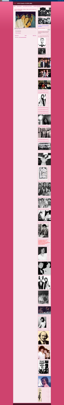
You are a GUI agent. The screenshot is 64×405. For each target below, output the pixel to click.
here (40, 25)
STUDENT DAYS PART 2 (37, 6)
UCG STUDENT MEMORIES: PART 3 (43, 92)
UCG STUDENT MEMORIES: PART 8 (43, 126)
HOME (14, 6)
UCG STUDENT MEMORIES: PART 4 (43, 107)
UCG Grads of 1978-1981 (24, 3)
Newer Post (16, 35)
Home (26, 35)
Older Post (34, 35)
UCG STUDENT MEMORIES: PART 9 (43, 139)
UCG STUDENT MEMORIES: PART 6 (43, 111)
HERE (41, 31)
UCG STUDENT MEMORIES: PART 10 (43, 141)
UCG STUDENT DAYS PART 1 (27, 6)
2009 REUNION (19, 6)
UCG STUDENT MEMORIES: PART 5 (43, 109)
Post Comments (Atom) (22, 37)
